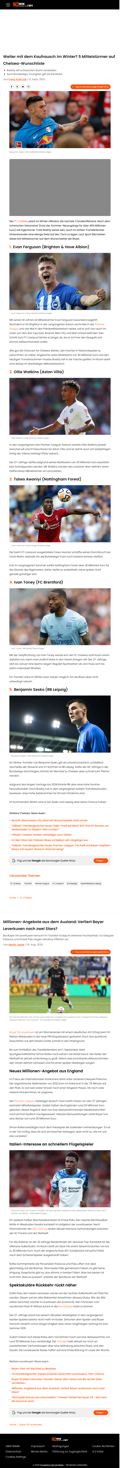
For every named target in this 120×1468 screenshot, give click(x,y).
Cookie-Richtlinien (103, 1446)
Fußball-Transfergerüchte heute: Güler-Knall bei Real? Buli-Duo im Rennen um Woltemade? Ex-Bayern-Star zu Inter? (60, 827)
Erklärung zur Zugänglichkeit (69, 1451)
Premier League (42, 883)
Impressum (38, 1446)
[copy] (28, 86)
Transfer (28, 883)
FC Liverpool (58, 883)
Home (12, 897)
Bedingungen (60, 1446)
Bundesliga (72, 883)
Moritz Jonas (16, 944)
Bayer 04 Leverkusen (22, 1032)
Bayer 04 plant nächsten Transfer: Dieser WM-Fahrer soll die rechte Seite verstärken (57, 1381)
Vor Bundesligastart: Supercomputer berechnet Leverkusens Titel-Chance (58, 1374)
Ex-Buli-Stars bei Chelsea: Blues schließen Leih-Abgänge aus (50, 840)
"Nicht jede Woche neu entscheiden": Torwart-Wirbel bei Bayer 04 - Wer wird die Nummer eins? (59, 1399)
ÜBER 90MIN (13, 1446)
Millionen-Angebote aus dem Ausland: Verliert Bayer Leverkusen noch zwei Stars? (58, 1390)
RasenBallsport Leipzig (91, 883)
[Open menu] (8, 5)
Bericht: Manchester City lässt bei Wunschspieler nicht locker (50, 820)
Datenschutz (13, 1451)
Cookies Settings (16, 1457)
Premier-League (24, 1101)
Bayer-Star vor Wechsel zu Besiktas (34, 1368)
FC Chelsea (15, 883)
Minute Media (39, 1451)
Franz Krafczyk (18, 79)
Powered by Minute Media (52, 1465)
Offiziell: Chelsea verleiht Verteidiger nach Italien (42, 835)
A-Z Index (97, 1451)
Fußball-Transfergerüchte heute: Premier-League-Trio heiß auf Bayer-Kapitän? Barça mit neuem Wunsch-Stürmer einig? (61, 847)
